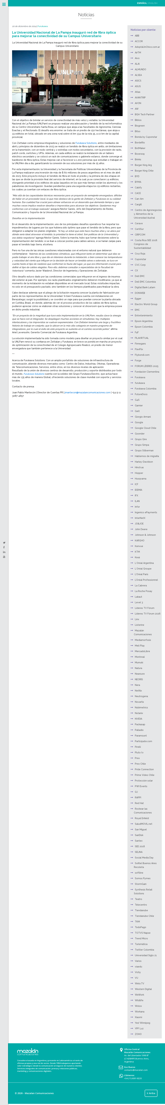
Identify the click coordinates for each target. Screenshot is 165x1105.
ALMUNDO (140, 69)
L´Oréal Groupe (143, 568)
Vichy (138, 972)
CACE (138, 193)
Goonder (140, 433)
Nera (137, 685)
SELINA (138, 852)
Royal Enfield (142, 818)
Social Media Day (144, 857)
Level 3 (139, 602)
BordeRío (140, 142)
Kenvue (139, 546)
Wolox (138, 1006)
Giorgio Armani (143, 416)
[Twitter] (4, 542)
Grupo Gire (141, 439)
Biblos (138, 120)
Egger (138, 298)
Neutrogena (141, 696)
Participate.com (143, 741)
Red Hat (139, 803)
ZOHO (138, 1034)
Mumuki (139, 662)
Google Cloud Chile (145, 428)
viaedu (138, 966)
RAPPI (138, 797)
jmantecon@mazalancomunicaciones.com (87, 392)
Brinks (138, 159)
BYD (137, 176)
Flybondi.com (142, 355)
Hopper (139, 473)
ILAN (137, 501)
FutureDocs (141, 394)
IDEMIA (138, 490)
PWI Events (141, 786)
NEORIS (139, 679)
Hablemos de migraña (147, 456)
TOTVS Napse (142, 933)
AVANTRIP (140, 97)
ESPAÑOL (142, 3)
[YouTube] (4, 556)
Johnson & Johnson (145, 535)
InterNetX (140, 518)
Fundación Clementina (147, 371)
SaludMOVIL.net (143, 824)
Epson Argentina (144, 321)
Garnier (139, 405)
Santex (138, 840)
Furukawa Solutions (86, 143)
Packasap (140, 724)
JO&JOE (139, 523)
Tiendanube (141, 910)
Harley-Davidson (144, 461)
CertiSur (139, 229)
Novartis (139, 702)
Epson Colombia (144, 326)
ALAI (137, 64)
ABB (137, 35)
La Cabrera (141, 585)
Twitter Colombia (144, 949)
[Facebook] (4, 547)
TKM (137, 921)
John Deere (141, 529)
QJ (136, 792)
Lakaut (138, 596)
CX (136, 270)
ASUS (138, 86)
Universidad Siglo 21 (146, 955)
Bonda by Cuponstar (146, 137)
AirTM (138, 52)
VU (136, 978)
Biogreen (140, 125)
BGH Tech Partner (144, 114)
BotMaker (140, 148)
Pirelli (138, 747)
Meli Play (140, 645)
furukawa (140, 383)
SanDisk (139, 835)
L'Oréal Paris (141, 574)
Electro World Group (146, 304)
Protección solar (144, 780)
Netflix (138, 690)
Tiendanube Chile (144, 916)
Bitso (137, 131)
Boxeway (140, 154)
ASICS (138, 80)
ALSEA (138, 75)
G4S (137, 400)
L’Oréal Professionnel (146, 580)
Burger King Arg (143, 165)
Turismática (141, 944)
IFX (136, 495)
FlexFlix (139, 349)
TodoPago (140, 927)
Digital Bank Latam (145, 287)
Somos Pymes (142, 878)
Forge (138, 360)
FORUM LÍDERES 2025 (146, 366)
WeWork (139, 994)
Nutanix (139, 713)
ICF (136, 484)
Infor (137, 506)
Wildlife (139, 1000)
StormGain (140, 884)
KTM (137, 551)
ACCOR (139, 41)
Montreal (140, 657)
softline (139, 872)
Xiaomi (138, 1017)
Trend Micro (141, 938)
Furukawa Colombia (145, 388)
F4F (137, 332)
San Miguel (141, 829)
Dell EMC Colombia (145, 281)
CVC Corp (140, 265)
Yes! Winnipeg (142, 1023)
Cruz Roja (140, 253)
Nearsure (140, 673)
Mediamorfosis (143, 640)
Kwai (137, 557)
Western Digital (143, 989)
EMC (137, 310)
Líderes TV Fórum (144, 608)
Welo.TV (139, 983)
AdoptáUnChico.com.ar (147, 47)
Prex (137, 758)
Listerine (139, 625)
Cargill (138, 204)
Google (139, 422)
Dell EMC (140, 276)
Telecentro (141, 904)
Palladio (139, 730)
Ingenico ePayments (146, 512)
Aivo (137, 58)
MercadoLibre (142, 651)
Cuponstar (140, 259)
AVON (138, 103)
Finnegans (140, 343)
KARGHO (139, 540)
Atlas (137, 92)
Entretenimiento (144, 315)
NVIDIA (138, 718)
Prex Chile (140, 763)
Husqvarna (140, 478)
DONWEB (140, 293)
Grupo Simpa (142, 445)
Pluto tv (139, 752)
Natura (138, 668)
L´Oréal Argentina (144, 563)
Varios (138, 961)
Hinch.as (139, 467)
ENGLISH (152, 3)
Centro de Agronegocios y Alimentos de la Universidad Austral (148, 214)
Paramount (141, 735)
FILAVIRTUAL (142, 338)
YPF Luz (139, 1028)
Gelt (137, 411)
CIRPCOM (140, 234)
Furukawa (43, 26)
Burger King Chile (144, 170)
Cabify (138, 187)
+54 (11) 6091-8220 (133, 1078)
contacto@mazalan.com (136, 1070)
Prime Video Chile (144, 775)
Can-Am (139, 199)
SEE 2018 (140, 846)
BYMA (138, 182)
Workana (139, 1011)
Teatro (138, 899)
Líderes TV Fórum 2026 (147, 613)
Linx (137, 619)
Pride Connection (144, 769)
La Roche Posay (143, 591)
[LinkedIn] (4, 552)
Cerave (139, 223)
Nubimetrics (141, 707)
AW (137, 109)
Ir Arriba (151, 1093)
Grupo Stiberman (144, 450)
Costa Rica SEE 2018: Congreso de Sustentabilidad (146, 244)
